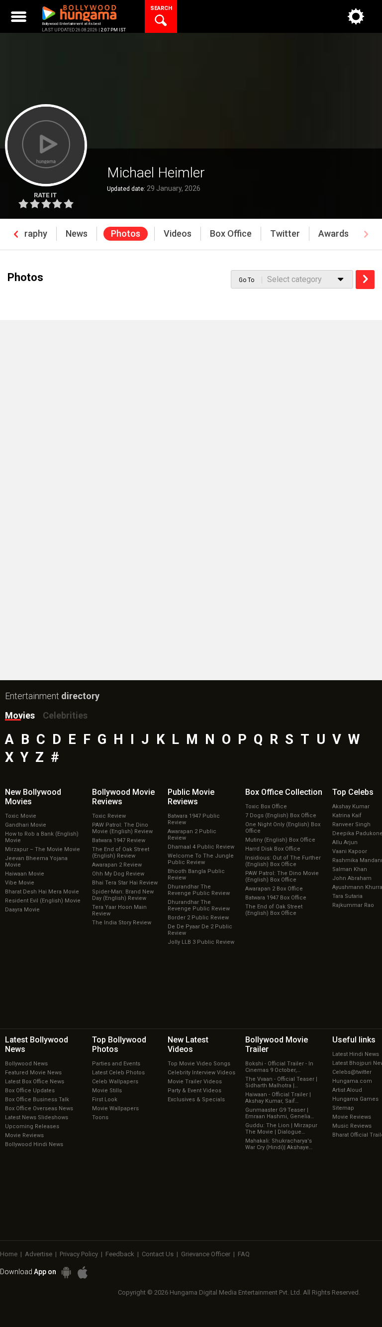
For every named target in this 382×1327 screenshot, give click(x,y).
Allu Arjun (345, 842)
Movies (20, 715)
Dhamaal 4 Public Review (201, 847)
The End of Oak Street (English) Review (120, 852)
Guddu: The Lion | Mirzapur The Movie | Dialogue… (281, 1128)
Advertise (38, 1254)
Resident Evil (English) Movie (43, 900)
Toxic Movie (20, 816)
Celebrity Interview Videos (201, 1072)
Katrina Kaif (347, 815)
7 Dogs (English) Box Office (280, 815)
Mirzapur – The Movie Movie (42, 849)
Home (8, 1254)
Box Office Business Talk (37, 1099)
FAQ (244, 1254)
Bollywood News (26, 1063)
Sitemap (343, 1108)
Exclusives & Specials (196, 1099)
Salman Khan (349, 869)
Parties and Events (116, 1063)
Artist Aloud (347, 1090)
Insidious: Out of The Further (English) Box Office (283, 861)
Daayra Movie (22, 909)
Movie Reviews (24, 1135)
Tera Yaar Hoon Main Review (119, 910)
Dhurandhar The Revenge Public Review (199, 890)
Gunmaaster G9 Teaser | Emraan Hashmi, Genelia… (279, 1113)
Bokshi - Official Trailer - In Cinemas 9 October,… (279, 1066)
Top (353, 792)
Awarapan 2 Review (117, 865)
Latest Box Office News (34, 1081)
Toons (100, 1117)
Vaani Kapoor (349, 851)
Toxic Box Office (266, 806)
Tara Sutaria (347, 896)
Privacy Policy (79, 1254)
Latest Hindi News (355, 1054)
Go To (246, 280)
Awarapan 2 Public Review (192, 834)
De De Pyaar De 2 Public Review (200, 929)
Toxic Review (109, 816)
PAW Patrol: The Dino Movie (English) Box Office (282, 876)
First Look (104, 1099)
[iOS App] (83, 1272)
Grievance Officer (205, 1254)
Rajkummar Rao (353, 905)
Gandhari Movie (25, 825)
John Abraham (352, 878)
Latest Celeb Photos (118, 1072)
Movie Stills (107, 1090)
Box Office (283, 792)
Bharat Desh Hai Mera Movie (42, 891)
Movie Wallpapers (115, 1108)
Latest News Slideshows (36, 1117)
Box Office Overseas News (39, 1108)
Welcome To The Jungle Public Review (201, 859)
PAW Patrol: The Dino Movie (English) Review (122, 828)
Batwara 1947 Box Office (275, 897)
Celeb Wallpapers (115, 1081)
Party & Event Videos (194, 1090)
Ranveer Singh (351, 824)
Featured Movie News (33, 1072)
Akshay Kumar (351, 806)
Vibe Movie (19, 883)
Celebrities (65, 715)
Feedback (119, 1254)
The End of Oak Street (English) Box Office (273, 909)
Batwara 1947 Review (118, 840)
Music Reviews (352, 1126)
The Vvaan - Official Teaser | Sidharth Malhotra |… (281, 1082)
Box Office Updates (30, 1090)
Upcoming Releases (32, 1126)
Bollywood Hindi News (34, 1144)
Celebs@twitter (352, 1072)
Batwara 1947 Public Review (194, 819)
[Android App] (66, 1272)
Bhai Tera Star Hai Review (125, 883)
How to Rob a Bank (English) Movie (42, 837)
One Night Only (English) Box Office (282, 827)
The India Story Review (121, 922)
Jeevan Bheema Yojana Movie (36, 861)
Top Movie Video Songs (199, 1063)
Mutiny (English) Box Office (280, 840)
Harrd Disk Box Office (272, 849)
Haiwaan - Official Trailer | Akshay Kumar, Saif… (278, 1097)
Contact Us (158, 1254)
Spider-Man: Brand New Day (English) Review (123, 894)
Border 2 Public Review (198, 917)
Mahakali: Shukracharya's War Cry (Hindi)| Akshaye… (278, 1144)
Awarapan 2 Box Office (274, 888)
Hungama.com (352, 1081)
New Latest (188, 1044)
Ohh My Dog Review (118, 874)
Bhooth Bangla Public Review (196, 874)
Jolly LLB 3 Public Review (201, 942)
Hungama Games (355, 1099)
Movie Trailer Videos (195, 1081)
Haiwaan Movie (24, 874)
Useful (354, 1039)
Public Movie (191, 796)
